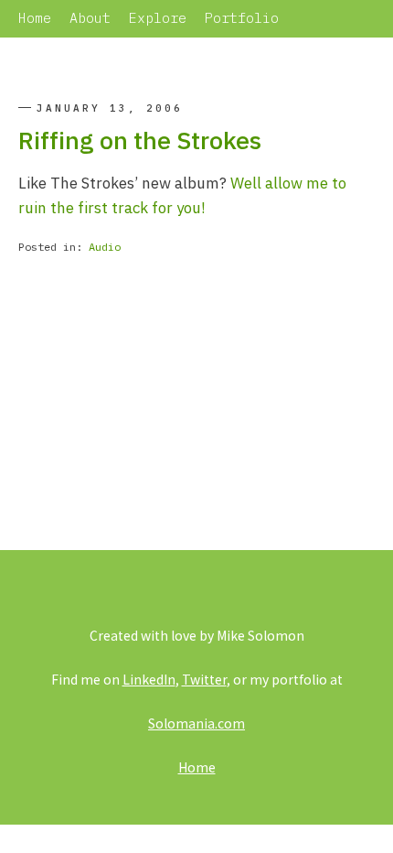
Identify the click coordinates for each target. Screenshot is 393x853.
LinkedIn (148, 679)
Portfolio (242, 18)
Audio (105, 247)
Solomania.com (196, 723)
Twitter (204, 679)
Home (34, 18)
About (90, 18)
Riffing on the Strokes (139, 140)
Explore (157, 18)
